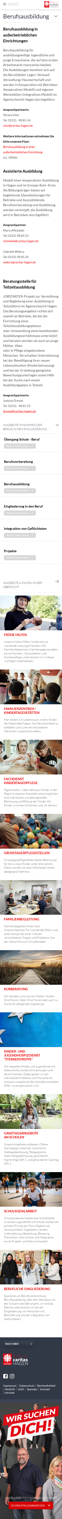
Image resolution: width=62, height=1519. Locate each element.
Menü (13, 4)
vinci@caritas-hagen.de (18, 125)
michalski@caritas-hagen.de (21, 241)
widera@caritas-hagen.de (19, 262)
